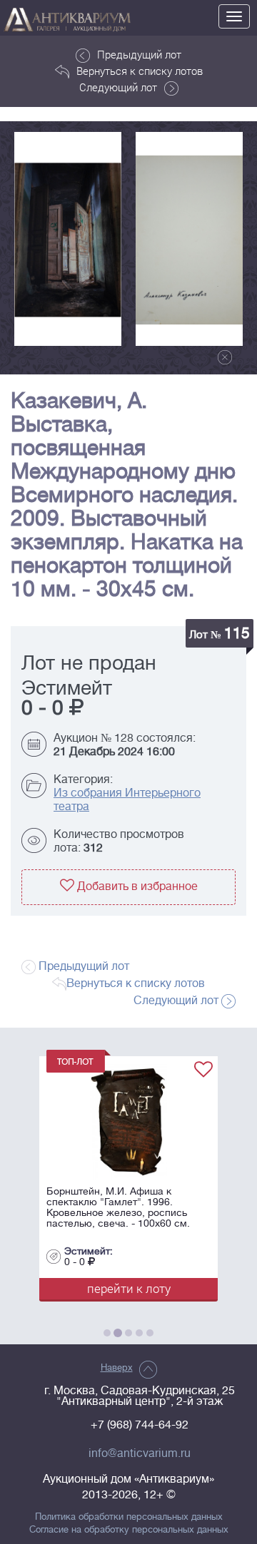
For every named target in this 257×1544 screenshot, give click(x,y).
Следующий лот (118, 87)
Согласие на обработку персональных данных (128, 1529)
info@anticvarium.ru (140, 1453)
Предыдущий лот (139, 54)
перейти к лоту (127, 1288)
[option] (67, 239)
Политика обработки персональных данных (129, 1516)
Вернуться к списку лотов (139, 70)
